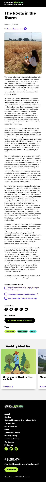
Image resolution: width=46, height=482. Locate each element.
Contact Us (9, 442)
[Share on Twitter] (11, 309)
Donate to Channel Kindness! (21, 320)
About (7, 414)
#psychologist (22, 331)
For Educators (10, 426)
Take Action (9, 423)
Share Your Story (12, 433)
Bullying (32, 331)
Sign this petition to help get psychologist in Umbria (23, 289)
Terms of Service (11, 439)
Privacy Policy (10, 436)
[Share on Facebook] (6, 309)
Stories (7, 417)
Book (6, 430)
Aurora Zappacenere (15, 29)
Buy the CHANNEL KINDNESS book (21, 298)
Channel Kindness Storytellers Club (20, 420)
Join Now (11, 469)
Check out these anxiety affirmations (22, 294)
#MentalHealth (10, 331)
